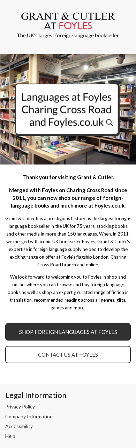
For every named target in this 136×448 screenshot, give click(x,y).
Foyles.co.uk (109, 205)
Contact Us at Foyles (68, 354)
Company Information (29, 416)
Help (10, 436)
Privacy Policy (20, 407)
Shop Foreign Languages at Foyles (68, 332)
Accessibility (19, 426)
